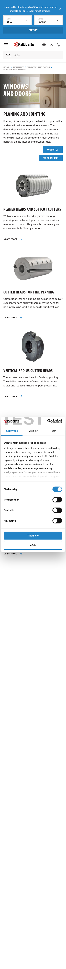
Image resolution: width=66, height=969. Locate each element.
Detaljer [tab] (33, 430)
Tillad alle (33, 535)
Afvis (33, 545)
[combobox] (17, 20)
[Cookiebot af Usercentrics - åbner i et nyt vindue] (47, 421)
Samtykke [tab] (12, 430)
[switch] (57, 499)
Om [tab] (54, 430)
